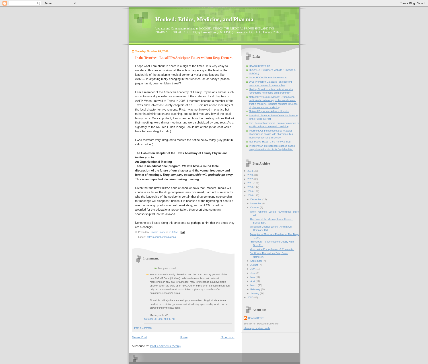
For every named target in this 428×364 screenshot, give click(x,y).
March (254, 285)
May (253, 277)
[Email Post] (182, 231)
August (254, 265)
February (255, 289)
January (255, 293)
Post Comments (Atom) (165, 346)
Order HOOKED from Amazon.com (268, 77)
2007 (250, 297)
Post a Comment (143, 327)
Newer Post (139, 337)
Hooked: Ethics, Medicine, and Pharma (204, 19)
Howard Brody (256, 318)
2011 (250, 183)
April (253, 281)
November (256, 203)
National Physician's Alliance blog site (269, 111)
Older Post (228, 337)
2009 (250, 191)
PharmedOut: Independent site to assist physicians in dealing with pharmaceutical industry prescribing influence (271, 134)
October (255, 207)
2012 (250, 179)
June (253, 273)
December (256, 199)
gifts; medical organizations (161, 237)
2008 (250, 195)
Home (183, 337)
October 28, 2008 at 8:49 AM (159, 319)
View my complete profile (257, 328)
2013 (250, 175)
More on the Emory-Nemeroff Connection (272, 249)
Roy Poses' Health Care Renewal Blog (269, 141)
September (256, 260)
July (252, 269)
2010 (250, 187)
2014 (250, 170)
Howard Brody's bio (259, 66)
